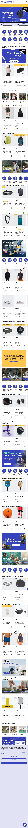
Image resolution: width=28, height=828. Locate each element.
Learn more (14, 756)
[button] (10, 21)
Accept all (14, 762)
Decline (14, 759)
